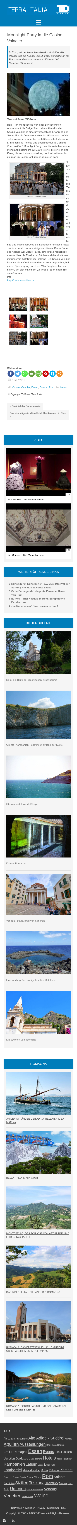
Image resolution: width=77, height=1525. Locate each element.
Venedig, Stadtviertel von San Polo (25, 920)
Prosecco (8, 1477)
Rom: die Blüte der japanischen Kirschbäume (31, 679)
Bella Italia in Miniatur (22, 1177)
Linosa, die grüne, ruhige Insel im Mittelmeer (31, 980)
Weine (41, 1495)
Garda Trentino (35, 1459)
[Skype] (52, 374)
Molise (44, 1470)
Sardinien (9, 1483)
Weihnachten (27, 1496)
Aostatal (68, 1439)
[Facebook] (11, 374)
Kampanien (14, 1464)
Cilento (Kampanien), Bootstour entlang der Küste (34, 744)
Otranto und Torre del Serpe (22, 804)
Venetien (12, 1495)
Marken (36, 1470)
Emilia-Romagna (15, 1452)
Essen (34, 387)
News (63, 387)
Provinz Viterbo (34, 1477)
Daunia (60, 1445)
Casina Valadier (21, 387)
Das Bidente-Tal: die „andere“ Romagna (33, 1292)
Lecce (40, 1465)
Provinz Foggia (19, 1477)
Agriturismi (22, 1438)
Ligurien (49, 1464)
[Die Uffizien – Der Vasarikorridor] (38, 527)
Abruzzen (9, 1438)
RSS (63, 1507)
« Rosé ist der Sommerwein (25, 406)
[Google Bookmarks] (45, 374)
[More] (59, 374)
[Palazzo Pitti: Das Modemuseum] (38, 472)
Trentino (51, 1483)
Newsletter (29, 1507)
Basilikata (51, 1445)
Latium (31, 1464)
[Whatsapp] (24, 374)
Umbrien (18, 1488)
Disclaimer (53, 1507)
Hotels (49, 1457)
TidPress (16, 1507)
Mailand (27, 1470)
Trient (70, 1483)
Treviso (63, 1483)
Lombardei (13, 1470)
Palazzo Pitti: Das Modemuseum (26, 499)
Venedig (50, 1489)
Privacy (41, 1507)
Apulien (11, 1444)
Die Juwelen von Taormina (21, 1039)
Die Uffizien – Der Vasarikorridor (26, 555)
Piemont (66, 1470)
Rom (51, 387)
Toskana (37, 1482)
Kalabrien (67, 1458)
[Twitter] (18, 374)
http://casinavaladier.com (21, 280)
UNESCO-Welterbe (35, 1489)
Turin (6, 1489)
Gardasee (22, 1458)
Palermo (54, 1470)
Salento (60, 1477)
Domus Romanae (16, 863)
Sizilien (21, 1482)
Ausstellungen (33, 1444)
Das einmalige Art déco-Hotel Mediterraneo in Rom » (38, 415)
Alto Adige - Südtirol (46, 1438)
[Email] (31, 374)
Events (43, 387)
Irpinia (59, 1459)
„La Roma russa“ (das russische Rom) (34, 606)
